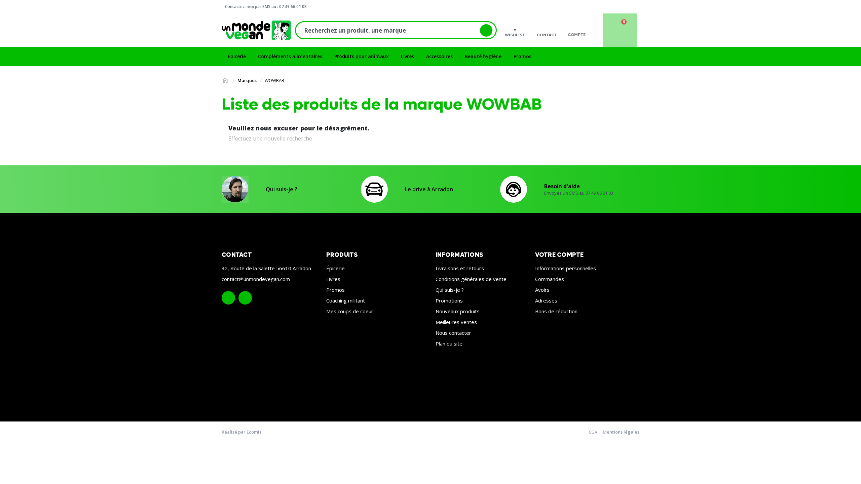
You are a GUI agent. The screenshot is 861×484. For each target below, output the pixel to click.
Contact (547, 35)
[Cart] (620, 30)
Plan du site (449, 343)
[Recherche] (486, 30)
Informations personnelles (565, 268)
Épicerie (335, 268)
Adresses (546, 300)
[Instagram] (245, 298)
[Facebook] (228, 298)
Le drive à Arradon (429, 189)
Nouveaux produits (458, 311)
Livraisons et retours (460, 268)
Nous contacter (453, 332)
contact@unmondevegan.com (256, 279)
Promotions (449, 300)
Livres (333, 279)
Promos (335, 289)
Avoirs (542, 289)
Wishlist (515, 35)
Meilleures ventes (456, 322)
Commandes (549, 279)
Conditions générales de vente (471, 279)
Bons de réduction (556, 311)
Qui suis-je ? (281, 189)
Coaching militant (345, 300)
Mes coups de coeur (349, 311)
